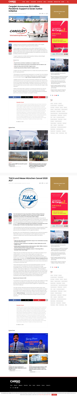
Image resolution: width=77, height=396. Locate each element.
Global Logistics (53, 123)
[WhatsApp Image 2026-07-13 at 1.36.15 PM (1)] (59, 38)
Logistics (55, 125)
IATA (51, 125)
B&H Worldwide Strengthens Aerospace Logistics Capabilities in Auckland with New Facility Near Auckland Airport (38, 165)
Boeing (63, 111)
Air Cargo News (60, 105)
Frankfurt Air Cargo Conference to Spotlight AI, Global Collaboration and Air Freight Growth (17, 368)
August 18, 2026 (19, 351)
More (62, 1)
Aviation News (53, 111)
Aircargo (60, 103)
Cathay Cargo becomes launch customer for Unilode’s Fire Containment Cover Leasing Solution (59, 67)
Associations (19, 183)
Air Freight (52, 107)
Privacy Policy (41, 394)
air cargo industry (54, 105)
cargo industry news (54, 113)
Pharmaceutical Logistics (62, 127)
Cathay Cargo (60, 115)
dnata (54, 117)
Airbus (52, 103)
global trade (59, 123)
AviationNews (59, 111)
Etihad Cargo (60, 119)
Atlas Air (65, 107)
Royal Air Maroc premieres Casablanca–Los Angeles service (26, 62)
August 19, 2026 (38, 167)
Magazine (33, 1)
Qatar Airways (53, 129)
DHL (51, 117)
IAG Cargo (64, 123)
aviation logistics (64, 109)
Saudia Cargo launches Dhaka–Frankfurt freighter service (26, 67)
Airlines (16, 13)
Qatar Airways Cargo (60, 129)
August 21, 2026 (19, 148)
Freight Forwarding (58, 121)
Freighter (52, 121)
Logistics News (60, 125)
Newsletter (57, 1)
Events (16, 183)
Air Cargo (55, 103)
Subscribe (50, 1)
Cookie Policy (48, 394)
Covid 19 (64, 115)
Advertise (39, 1)
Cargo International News (63, 113)
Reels (45, 1)
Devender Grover (20, 102)
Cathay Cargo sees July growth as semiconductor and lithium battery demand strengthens (58, 82)
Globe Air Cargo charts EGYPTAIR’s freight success (25, 66)
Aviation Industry (57, 109)
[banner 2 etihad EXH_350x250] (59, 11)
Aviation (52, 109)
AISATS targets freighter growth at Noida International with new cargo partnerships (58, 86)
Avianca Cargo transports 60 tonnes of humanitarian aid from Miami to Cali (30, 64)
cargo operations (53, 115)
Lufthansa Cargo (53, 127)
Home (23, 1)
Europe (65, 119)
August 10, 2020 (11, 13)
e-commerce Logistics (60, 117)
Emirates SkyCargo (54, 119)
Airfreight (57, 107)
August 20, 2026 (18, 166)
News (27, 1)
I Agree (54, 394)
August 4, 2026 (18, 370)
